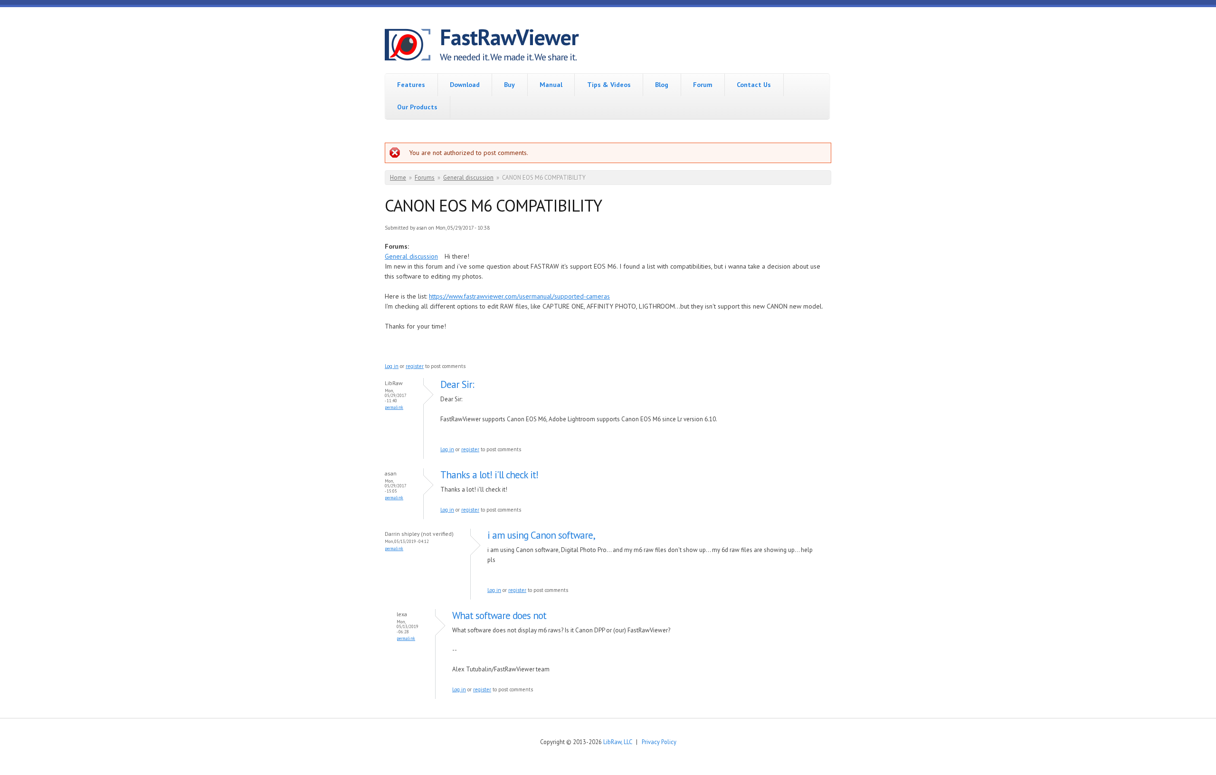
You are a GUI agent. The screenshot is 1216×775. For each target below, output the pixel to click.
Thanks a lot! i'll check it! (490, 474)
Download (465, 84)
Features (411, 84)
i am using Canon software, (541, 535)
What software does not (499, 615)
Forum (702, 84)
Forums (425, 178)
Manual (551, 84)
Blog (661, 84)
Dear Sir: (457, 384)
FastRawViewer (509, 37)
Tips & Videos (609, 84)
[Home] (412, 46)
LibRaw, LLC (617, 742)
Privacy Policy (659, 742)
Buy (509, 84)
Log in (392, 366)
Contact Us (754, 84)
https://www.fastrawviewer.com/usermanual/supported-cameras (519, 296)
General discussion (468, 178)
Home (398, 178)
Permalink (394, 407)
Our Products (417, 107)
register (415, 366)
